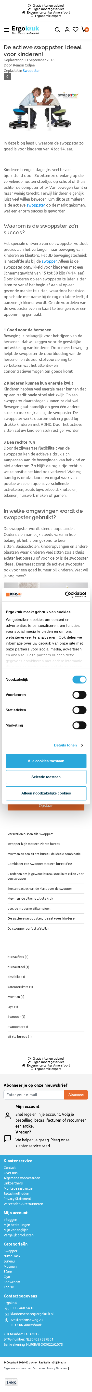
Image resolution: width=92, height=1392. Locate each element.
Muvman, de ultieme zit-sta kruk (30, 898)
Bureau (9, 1261)
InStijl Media (58, 1362)
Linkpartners (13, 1183)
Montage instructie (18, 1188)
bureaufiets (18, 956)
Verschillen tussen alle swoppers (30, 834)
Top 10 (9, 1287)
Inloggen (10, 1220)
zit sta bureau (20, 1036)
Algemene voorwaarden (22, 1178)
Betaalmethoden (16, 1194)
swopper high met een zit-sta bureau (34, 843)
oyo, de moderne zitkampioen (29, 908)
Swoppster (31, 71)
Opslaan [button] (46, 805)
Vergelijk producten (19, 1235)
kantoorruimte (20, 986)
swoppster (35, 205)
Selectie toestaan (46, 777)
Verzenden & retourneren (23, 1204)
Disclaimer (39, 1368)
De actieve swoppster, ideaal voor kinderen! (42, 50)
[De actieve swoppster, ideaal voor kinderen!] (46, 111)
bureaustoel (18, 967)
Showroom (12, 1282)
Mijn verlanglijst (16, 1230)
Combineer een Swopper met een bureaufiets (40, 863)
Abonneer (76, 1095)
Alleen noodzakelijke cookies (46, 793)
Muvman (16, 996)
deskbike (16, 976)
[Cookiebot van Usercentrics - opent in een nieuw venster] (65, 594)
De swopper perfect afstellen (28, 928)
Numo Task (12, 1256)
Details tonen (65, 745)
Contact (10, 1168)
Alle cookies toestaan (46, 761)
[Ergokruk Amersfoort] (25, 30)
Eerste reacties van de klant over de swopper (40, 888)
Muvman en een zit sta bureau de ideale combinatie (44, 854)
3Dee (8, 1272)
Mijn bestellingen (17, 1225)
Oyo (13, 1006)
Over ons (11, 1173)
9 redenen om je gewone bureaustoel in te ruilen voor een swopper (46, 876)
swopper (49, 261)
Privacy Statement (17, 1199)
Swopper (16, 1016)
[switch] (79, 695)
